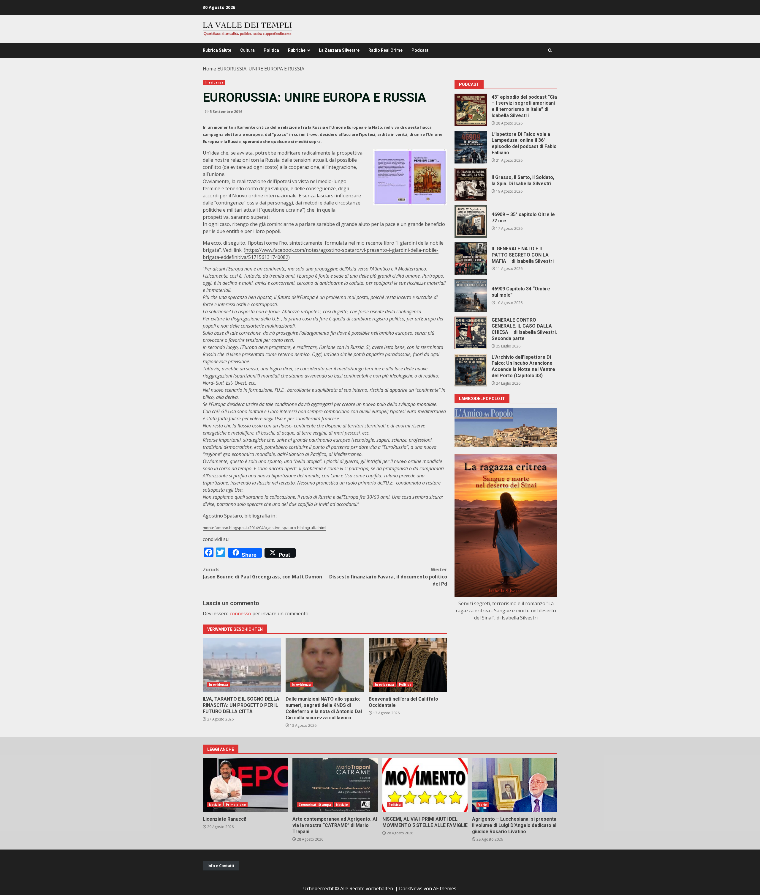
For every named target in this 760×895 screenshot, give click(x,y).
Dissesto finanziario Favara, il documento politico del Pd (388, 576)
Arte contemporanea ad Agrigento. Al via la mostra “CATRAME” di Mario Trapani (335, 785)
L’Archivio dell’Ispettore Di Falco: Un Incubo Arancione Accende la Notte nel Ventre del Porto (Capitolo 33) (471, 370)
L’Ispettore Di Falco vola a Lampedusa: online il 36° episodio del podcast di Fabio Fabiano (471, 147)
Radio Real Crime (385, 50)
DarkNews (410, 888)
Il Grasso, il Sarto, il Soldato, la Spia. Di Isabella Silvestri (471, 184)
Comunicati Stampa (315, 805)
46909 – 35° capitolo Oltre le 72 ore (471, 221)
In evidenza (214, 82)
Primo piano (236, 805)
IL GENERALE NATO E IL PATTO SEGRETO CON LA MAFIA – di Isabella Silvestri (471, 258)
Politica (271, 50)
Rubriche (296, 50)
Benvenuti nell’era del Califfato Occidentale (408, 665)
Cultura (247, 50)
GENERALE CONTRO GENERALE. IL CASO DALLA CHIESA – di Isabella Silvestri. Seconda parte (471, 333)
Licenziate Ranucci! (245, 785)
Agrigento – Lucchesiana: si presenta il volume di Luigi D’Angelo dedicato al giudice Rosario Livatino (514, 785)
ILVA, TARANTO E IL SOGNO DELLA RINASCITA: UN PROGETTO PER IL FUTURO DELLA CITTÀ (242, 665)
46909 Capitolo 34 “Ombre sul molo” (471, 295)
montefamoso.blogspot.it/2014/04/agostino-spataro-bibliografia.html (264, 527)
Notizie (215, 805)
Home (209, 68)
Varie (482, 805)
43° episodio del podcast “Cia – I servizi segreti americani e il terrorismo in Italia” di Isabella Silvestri (471, 110)
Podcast (419, 50)
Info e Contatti (221, 865)
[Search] (550, 50)
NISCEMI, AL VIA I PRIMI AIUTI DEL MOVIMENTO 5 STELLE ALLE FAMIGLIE (425, 785)
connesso (240, 613)
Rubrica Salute (217, 50)
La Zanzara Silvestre (339, 50)
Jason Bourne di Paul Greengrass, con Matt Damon (262, 573)
